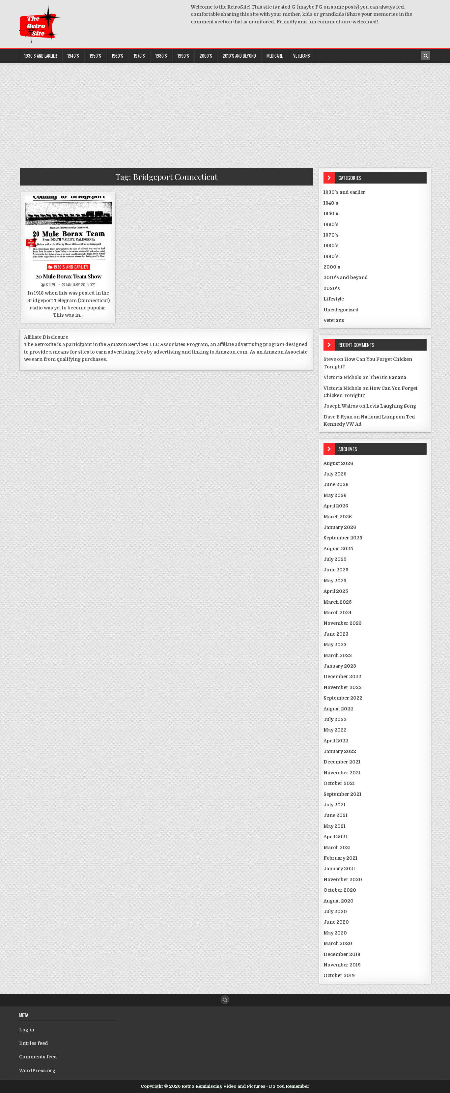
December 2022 (342, 676)
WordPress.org (37, 1070)
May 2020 (335, 932)
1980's (331, 245)
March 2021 (337, 847)
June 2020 (336, 922)
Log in (26, 1029)
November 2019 (342, 964)
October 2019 (339, 975)
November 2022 (342, 687)
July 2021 (334, 804)
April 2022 (335, 740)
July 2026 (335, 473)
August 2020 (338, 901)
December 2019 (341, 954)
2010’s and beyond (239, 55)
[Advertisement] (225, 113)
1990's (331, 256)
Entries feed (33, 1043)
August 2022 (338, 708)
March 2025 (337, 602)
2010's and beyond (345, 277)
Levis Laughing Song (391, 406)
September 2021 (342, 794)
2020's (331, 288)
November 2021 (342, 772)
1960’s (117, 55)
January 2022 (339, 751)
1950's (330, 213)
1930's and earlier (71, 267)
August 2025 (338, 548)
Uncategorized (341, 309)
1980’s (161, 55)
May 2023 (335, 644)
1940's (330, 203)
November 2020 (342, 879)
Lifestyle (333, 299)
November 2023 (342, 623)
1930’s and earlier (40, 55)
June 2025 (335, 569)
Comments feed (38, 1056)
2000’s (206, 55)
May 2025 (334, 580)
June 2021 (335, 815)
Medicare (275, 55)
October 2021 (339, 783)
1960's (331, 224)
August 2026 (338, 463)
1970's (331, 235)
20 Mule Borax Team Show (68, 276)
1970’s (139, 55)
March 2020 (337, 943)
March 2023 (337, 655)
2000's (331, 267)
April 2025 (335, 591)
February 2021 (340, 858)
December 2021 (341, 761)
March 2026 (337, 516)
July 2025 (334, 559)
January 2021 (339, 868)
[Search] (425, 55)
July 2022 (335, 719)
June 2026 (336, 484)
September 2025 (342, 537)
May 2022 (335, 730)
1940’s (73, 55)
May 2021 (334, 826)
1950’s (95, 55)
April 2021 (335, 836)
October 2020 (339, 890)
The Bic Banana (388, 377)
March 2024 (337, 612)
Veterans (301, 55)
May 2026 (335, 495)
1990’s (183, 55)
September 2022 (342, 698)
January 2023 (339, 666)
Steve (51, 285)
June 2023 (336, 634)
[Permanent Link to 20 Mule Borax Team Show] (68, 228)
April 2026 (335, 505)
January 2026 (339, 527)
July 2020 (335, 911)
